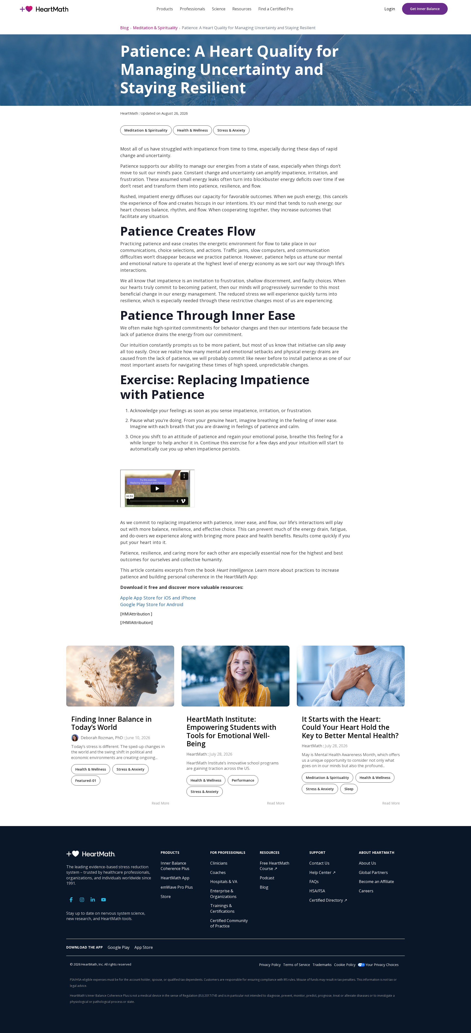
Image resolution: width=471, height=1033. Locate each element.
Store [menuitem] (166, 896)
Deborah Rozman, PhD (101, 737)
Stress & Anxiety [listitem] (130, 769)
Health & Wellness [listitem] (90, 769)
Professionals (192, 9)
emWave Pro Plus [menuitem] (177, 887)
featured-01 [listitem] (85, 780)
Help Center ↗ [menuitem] (322, 872)
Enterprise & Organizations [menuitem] (223, 893)
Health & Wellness (192, 130)
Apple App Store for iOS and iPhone (158, 598)
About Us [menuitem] (367, 863)
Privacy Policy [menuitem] (270, 964)
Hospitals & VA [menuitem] (223, 881)
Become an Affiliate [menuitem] (376, 881)
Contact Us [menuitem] (319, 863)
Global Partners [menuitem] (373, 872)
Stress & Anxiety (231, 130)
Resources (241, 9)
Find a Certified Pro (275, 9)
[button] (71, 900)
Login (389, 9)
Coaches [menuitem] (218, 872)
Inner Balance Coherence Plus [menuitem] (175, 865)
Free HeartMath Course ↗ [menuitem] (275, 865)
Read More (160, 803)
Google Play (119, 947)
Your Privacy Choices (382, 964)
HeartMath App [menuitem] (175, 878)
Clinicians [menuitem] (218, 863)
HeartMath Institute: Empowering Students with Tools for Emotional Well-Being (231, 731)
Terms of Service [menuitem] (296, 964)
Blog (124, 27)
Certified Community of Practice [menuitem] (229, 923)
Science (218, 9)
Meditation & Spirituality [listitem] (327, 777)
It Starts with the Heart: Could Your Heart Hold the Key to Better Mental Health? (350, 727)
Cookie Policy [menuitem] (344, 964)
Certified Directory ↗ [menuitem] (328, 900)
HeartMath (196, 754)
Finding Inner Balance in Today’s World (111, 723)
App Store (143, 947)
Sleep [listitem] (348, 789)
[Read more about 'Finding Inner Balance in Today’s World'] (120, 676)
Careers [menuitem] (366, 891)
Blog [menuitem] (264, 887)
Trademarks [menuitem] (322, 964)
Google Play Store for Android (151, 604)
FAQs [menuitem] (314, 881)
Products (165, 9)
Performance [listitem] (243, 780)
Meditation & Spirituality (155, 27)
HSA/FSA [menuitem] (317, 891)
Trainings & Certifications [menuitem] (222, 908)
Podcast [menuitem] (267, 878)
